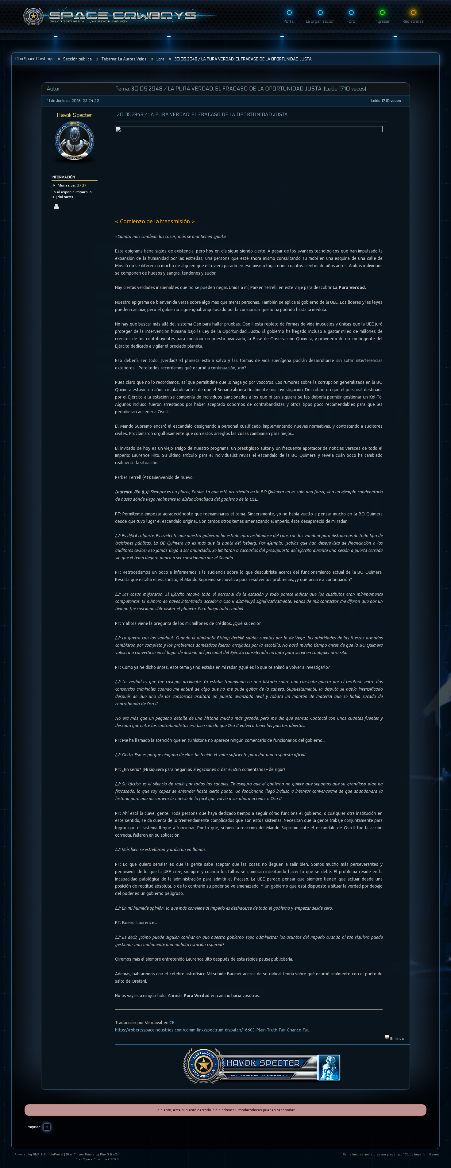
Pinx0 (104, 1154)
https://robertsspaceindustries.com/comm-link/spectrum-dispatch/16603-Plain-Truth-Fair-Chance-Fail (212, 1029)
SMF (36, 1154)
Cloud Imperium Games (422, 1154)
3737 (82, 185)
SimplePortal (53, 1154)
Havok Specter (74, 115)
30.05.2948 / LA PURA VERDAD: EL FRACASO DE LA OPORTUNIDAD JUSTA (202, 114)
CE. (172, 1022)
